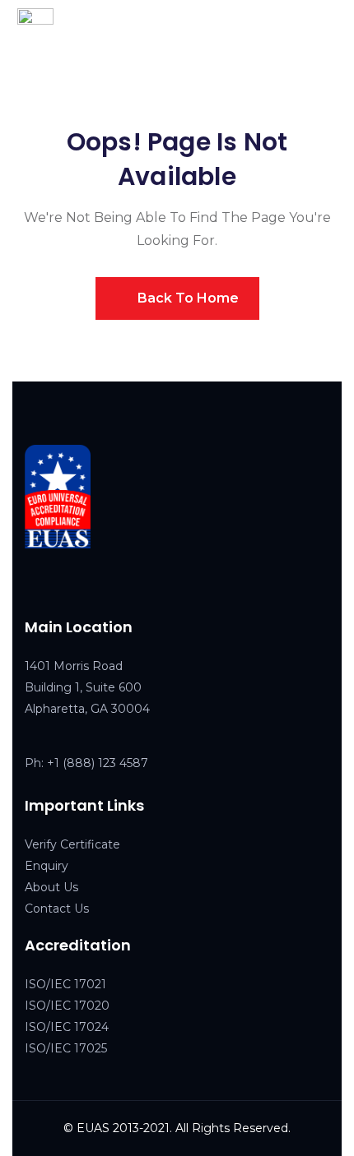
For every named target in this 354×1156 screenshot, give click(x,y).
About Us (51, 887)
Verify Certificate (72, 844)
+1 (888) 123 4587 (97, 763)
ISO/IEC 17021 (65, 984)
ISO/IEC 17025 (66, 1048)
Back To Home (186, 298)
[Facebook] (32, 582)
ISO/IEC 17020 (67, 1005)
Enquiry (46, 865)
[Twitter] (66, 582)
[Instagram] (101, 582)
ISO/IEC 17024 (67, 1027)
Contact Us (57, 908)
